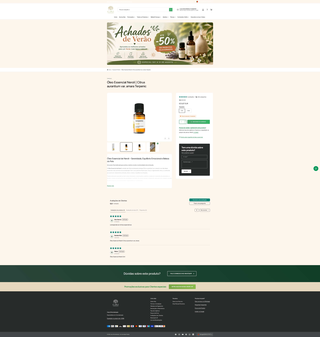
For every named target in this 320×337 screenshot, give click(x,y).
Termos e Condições (155, 304)
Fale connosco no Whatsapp (181, 273)
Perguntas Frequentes (188, 1)
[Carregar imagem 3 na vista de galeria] (139, 147)
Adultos (165, 17)
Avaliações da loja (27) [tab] (132, 210)
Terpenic (109, 78)
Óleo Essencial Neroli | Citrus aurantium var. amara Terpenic (136, 69)
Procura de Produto (200, 308)
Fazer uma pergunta (200, 203)
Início (109, 69)
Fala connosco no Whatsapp (202, 301)
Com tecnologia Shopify (125, 334)
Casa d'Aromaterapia (114, 334)
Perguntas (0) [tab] (143, 210)
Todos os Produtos (142, 17)
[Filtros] (197, 210)
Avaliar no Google (199, 311)
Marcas (172, 17)
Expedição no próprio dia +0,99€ (115, 318)
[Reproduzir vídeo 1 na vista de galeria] (152, 147)
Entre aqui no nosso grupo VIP (182, 286)
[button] (211, 10)
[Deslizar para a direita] (168, 138)
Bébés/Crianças (155, 17)
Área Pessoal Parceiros (179, 304)
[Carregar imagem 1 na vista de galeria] (113, 147)
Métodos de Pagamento (156, 306)
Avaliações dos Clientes (156, 315)
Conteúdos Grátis (182, 17)
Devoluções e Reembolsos (157, 308)
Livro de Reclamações (156, 320)
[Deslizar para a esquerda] (165, 138)
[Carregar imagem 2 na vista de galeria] (126, 147)
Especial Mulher (116, 69)
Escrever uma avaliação (200, 200)
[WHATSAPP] (207, 10)
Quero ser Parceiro (178, 301)
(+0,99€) (195, 132)
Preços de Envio (154, 313)
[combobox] (145, 10)
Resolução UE (154, 318)
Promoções (130, 17)
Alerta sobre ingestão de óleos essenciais (192, 137)
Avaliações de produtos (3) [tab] (118, 210)
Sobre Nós (176, 1)
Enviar (186, 171)
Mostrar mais (110, 186)
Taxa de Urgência (155, 311)
